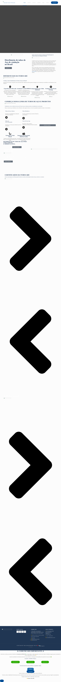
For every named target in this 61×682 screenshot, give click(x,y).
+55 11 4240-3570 (50, 635)
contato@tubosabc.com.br (51, 637)
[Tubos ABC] (9, 2)
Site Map (33, 637)
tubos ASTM (34, 71)
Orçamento (54, 2)
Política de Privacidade (35, 639)
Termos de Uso (34, 640)
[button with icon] (18, 632)
